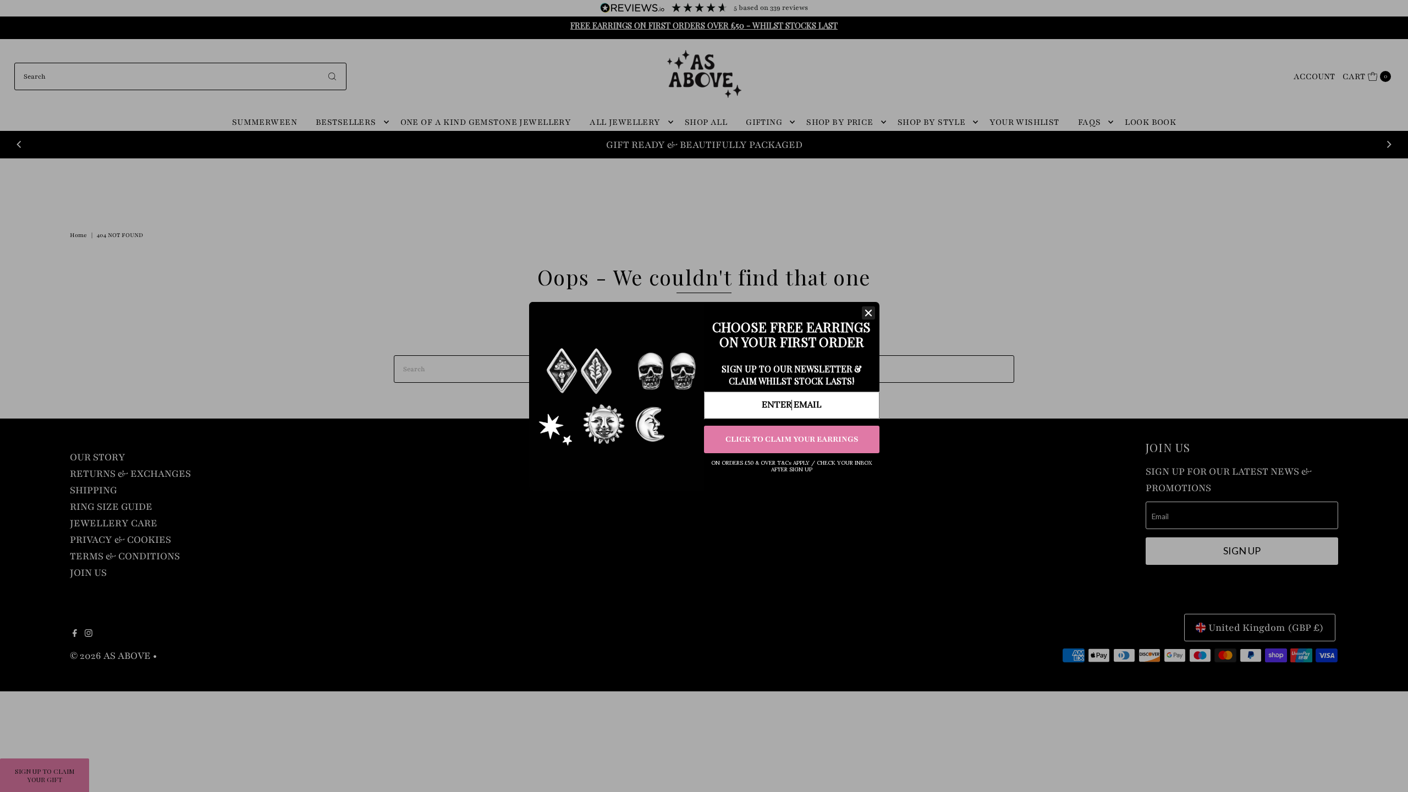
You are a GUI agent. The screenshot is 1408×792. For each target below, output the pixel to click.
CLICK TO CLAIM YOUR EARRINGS (791, 439)
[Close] (868, 313)
